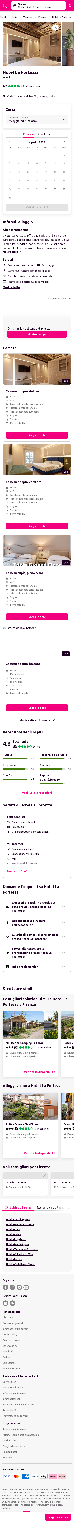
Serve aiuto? (9, 1382)
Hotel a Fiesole (14, 1259)
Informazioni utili (11, 1399)
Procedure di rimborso (14, 1387)
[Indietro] (9, 142)
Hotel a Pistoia (13, 1234)
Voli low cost (9, 1440)
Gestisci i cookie (11, 1340)
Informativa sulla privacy (15, 1328)
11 (19, 172)
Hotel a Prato (13, 1229)
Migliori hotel (10, 1452)
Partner (7, 1357)
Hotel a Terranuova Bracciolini (22, 1249)
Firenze (42, 17)
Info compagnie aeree (14, 1393)
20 (37, 180)
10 (10, 172)
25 (19, 189)
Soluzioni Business (13, 1368)
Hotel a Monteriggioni (17, 1244)
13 (37, 172)
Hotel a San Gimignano (18, 1219)
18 (19, 180)
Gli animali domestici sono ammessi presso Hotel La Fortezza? (35, 936)
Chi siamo (8, 1317)
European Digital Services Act (18, 1404)
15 (55, 172)
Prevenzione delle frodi (15, 1416)
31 (10, 197)
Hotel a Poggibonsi (16, 1239)
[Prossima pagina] (68, 1207)
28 (46, 189)
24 (10, 189)
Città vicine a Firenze (18, 1207)
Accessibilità (9, 1410)
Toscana (27, 17)
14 (46, 172)
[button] (32, 44)
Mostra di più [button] (14, 871)
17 (10, 180)
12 (28, 172)
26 (28, 189)
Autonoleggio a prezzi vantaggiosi (21, 1435)
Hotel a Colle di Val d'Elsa (19, 1254)
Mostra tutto (11, 287)
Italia (14, 17)
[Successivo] (64, 142)
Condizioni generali (13, 1323)
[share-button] (55, 27)
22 (55, 180)
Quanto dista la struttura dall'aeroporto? (28, 922)
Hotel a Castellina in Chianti (20, 1264)
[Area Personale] (70, 5)
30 (64, 189)
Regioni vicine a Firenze (51, 1207)
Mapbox (48, 298)
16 (64, 172)
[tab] (18, 1208)
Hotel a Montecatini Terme (20, 1224)
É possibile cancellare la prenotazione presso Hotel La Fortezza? (32, 952)
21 (46, 180)
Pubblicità (8, 1351)
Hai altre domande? (25, 966)
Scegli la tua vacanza (14, 1446)
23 (64, 180)
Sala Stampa (9, 1363)
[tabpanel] (37, 1242)
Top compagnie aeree (14, 1429)
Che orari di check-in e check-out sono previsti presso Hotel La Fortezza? (33, 906)
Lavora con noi (10, 1346)
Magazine (8, 1457)
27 (37, 189)
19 (28, 180)
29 (55, 189)
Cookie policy (10, 1334)
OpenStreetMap (63, 298)
